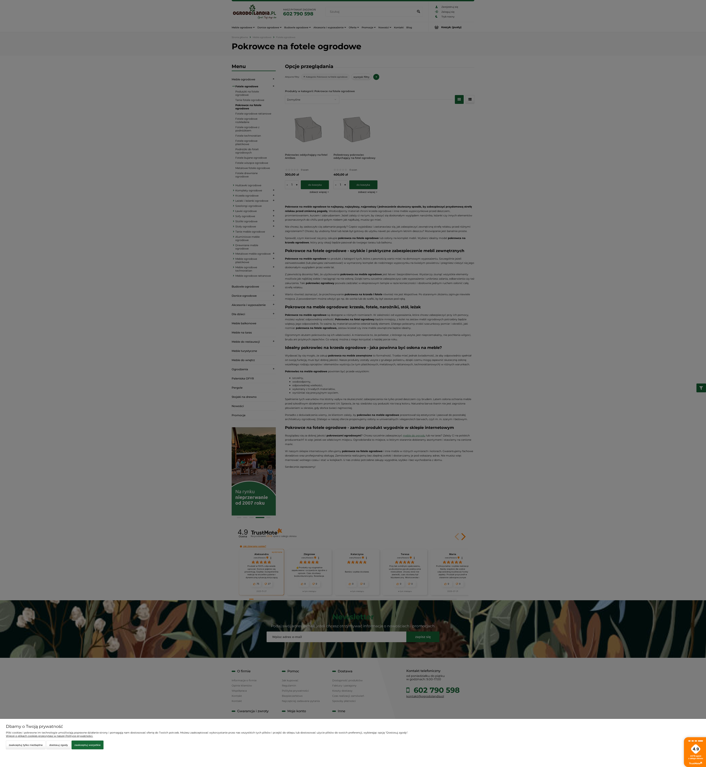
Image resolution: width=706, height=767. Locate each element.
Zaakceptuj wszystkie (87, 744)
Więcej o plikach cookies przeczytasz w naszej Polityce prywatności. (49, 736)
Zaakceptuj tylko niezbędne (26, 744)
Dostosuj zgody (58, 744)
